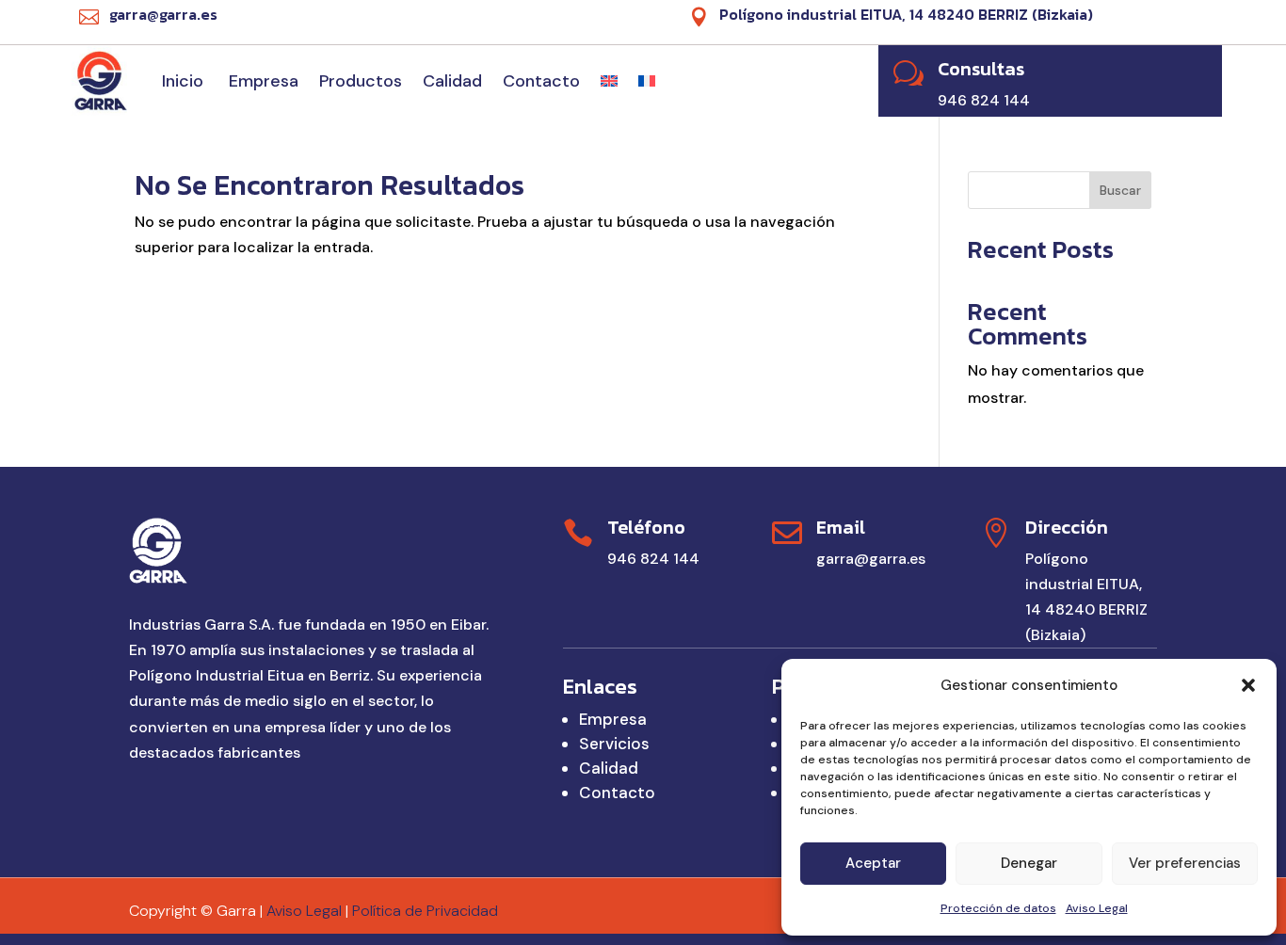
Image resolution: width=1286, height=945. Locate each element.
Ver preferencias (1185, 863)
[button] (1248, 685)
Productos (360, 81)
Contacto (541, 81)
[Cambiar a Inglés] (609, 81)
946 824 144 (653, 559)
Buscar (1120, 190)
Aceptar (873, 863)
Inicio (185, 81)
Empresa (263, 81)
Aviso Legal (1097, 908)
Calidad (452, 81)
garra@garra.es (870, 559)
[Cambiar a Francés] (646, 81)
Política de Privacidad (425, 911)
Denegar (1029, 863)
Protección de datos (998, 908)
